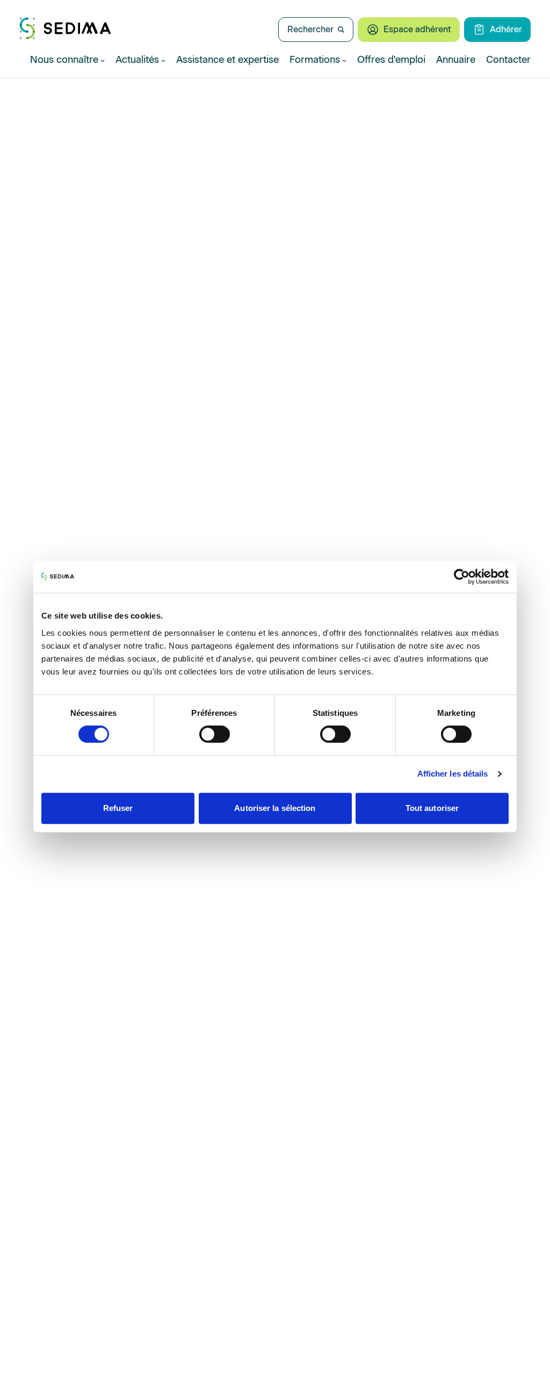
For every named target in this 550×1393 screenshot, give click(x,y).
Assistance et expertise (227, 60)
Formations (315, 60)
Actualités (137, 60)
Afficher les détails (452, 773)
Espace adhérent (417, 29)
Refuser (118, 808)
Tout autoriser (432, 808)
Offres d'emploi (391, 60)
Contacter (508, 60)
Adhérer (506, 29)
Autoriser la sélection (274, 808)
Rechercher (310, 29)
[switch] (214, 734)
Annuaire (455, 60)
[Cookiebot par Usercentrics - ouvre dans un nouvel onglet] (462, 577)
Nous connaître (64, 60)
